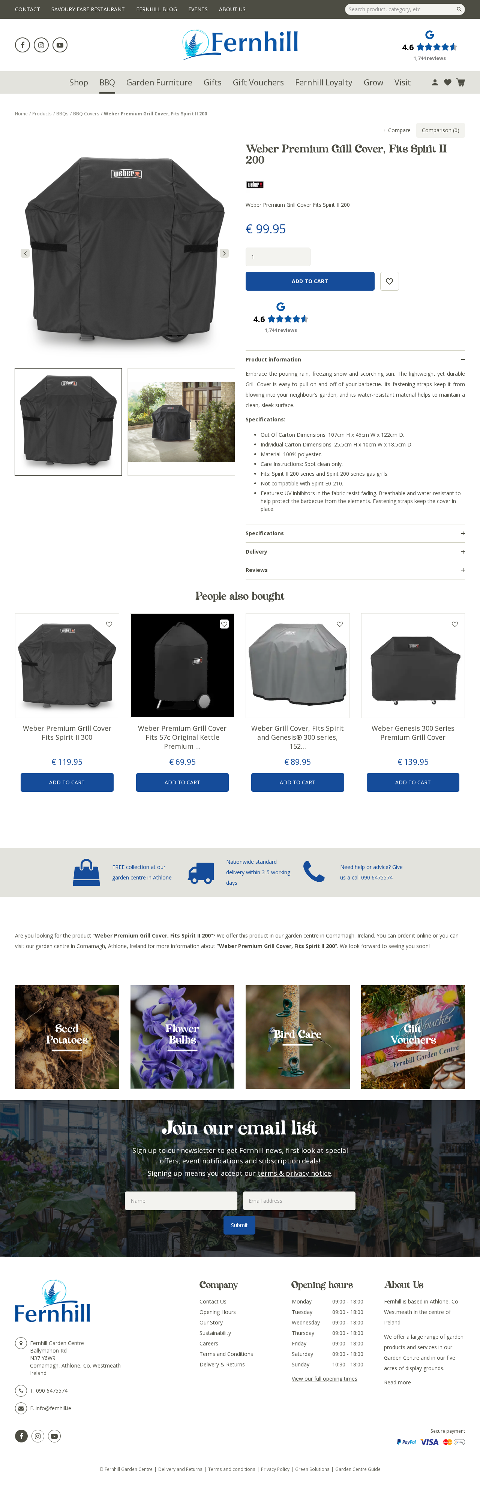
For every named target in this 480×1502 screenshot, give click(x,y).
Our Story (211, 1322)
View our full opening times (324, 1378)
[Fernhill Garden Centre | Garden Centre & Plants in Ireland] (240, 45)
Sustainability (215, 1332)
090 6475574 (377, 877)
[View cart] (460, 82)
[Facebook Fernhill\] (21, 1436)
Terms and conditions (231, 1469)
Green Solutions (312, 1469)
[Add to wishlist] (447, 82)
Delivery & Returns (222, 1364)
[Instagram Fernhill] (38, 1436)
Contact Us (213, 1301)
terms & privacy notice (294, 1173)
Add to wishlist (109, 624)
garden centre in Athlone (142, 877)
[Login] (435, 82)
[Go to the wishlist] (448, 82)
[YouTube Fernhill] (54, 1436)
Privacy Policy (275, 1469)
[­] (22, 44)
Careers (209, 1343)
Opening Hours (218, 1311)
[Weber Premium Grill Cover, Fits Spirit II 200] (124, 253)
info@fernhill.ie (53, 1408)
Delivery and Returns (180, 1469)
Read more (397, 1382)
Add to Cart (67, 782)
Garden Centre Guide (358, 1469)
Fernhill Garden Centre (57, 1343)
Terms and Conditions (226, 1353)
